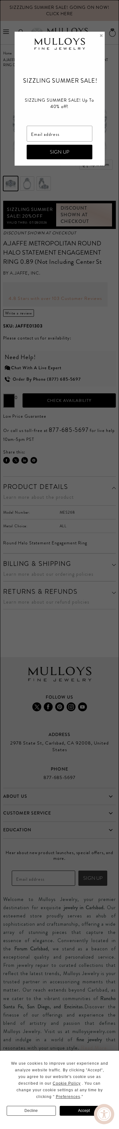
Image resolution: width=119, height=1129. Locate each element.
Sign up (59, 151)
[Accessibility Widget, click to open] (104, 1114)
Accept (84, 1110)
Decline (31, 1110)
